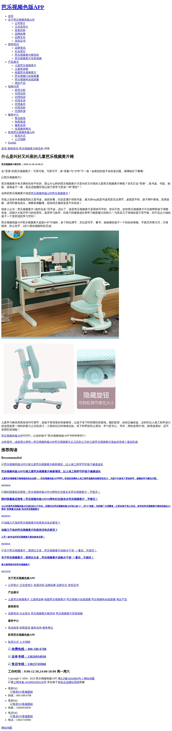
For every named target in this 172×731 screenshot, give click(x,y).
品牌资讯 (20, 47)
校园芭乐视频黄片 (25, 72)
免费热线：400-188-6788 (28, 649)
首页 (10, 16)
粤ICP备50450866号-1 (70, 678)
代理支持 (20, 100)
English (12, 142)
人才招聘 (20, 139)
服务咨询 (20, 125)
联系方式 (20, 135)
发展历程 (20, 30)
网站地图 (89, 678)
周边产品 (20, 83)
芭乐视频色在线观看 (27, 79)
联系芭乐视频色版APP (21, 132)
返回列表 (132, 441)
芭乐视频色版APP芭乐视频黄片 (49, 193)
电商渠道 (20, 121)
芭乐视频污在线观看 (27, 76)
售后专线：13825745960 (28, 664)
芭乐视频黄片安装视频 (28, 58)
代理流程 (20, 107)
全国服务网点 (23, 128)
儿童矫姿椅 (21, 69)
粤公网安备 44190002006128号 (28, 682)
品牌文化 (20, 37)
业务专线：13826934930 (28, 656)
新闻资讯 (13, 44)
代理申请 (20, 111)
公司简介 (20, 23)
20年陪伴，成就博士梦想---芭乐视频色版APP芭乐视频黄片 (36, 441)
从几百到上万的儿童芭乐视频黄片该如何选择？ (99, 441)
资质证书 (20, 40)
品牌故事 (20, 33)
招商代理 (13, 86)
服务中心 (13, 114)
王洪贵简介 (21, 26)
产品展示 (13, 61)
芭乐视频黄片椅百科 (27, 54)
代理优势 (20, 93)
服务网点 (47, 627)
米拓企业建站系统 (68, 682)
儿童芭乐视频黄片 (25, 65)
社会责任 (20, 51)
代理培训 (20, 97)
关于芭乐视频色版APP (21, 19)
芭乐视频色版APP (12, 435)
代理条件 (20, 104)
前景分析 (20, 90)
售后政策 (20, 118)
